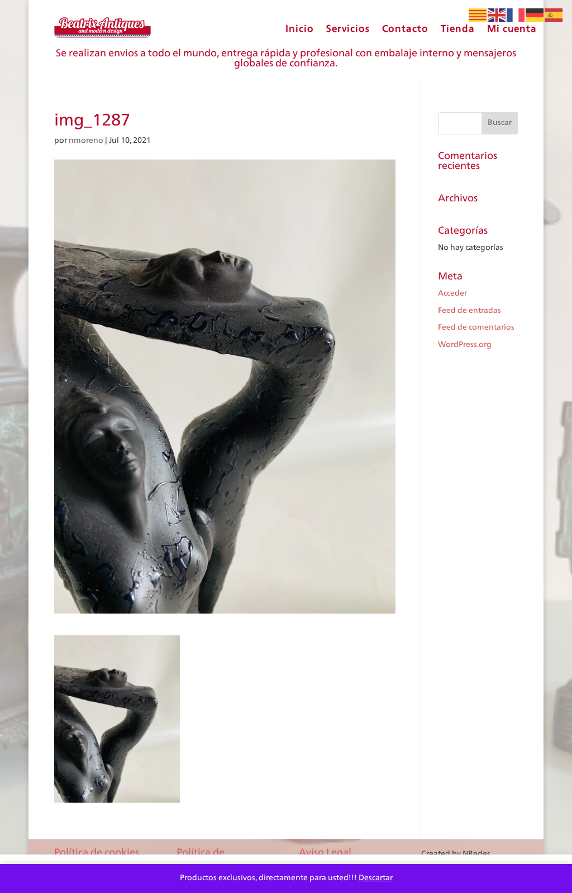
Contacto (405, 28)
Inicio (299, 28)
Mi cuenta (512, 28)
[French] (516, 15)
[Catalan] (478, 15)
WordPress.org (465, 345)
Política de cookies (96, 853)
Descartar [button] (376, 878)
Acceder (452, 293)
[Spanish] (554, 15)
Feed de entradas (469, 311)
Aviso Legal (325, 853)
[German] (535, 15)
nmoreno (86, 140)
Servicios (348, 28)
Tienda (458, 28)
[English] (497, 15)
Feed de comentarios (476, 327)
